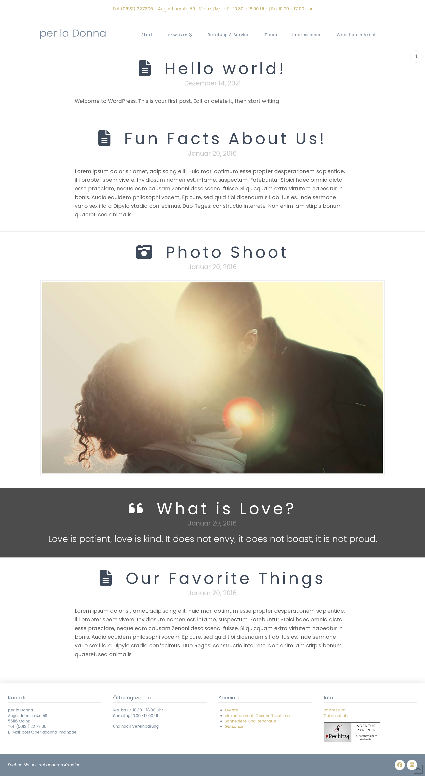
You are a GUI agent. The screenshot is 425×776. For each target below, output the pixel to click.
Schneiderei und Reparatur (250, 721)
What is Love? (226, 508)
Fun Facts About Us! (225, 138)
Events (231, 710)
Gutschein (234, 726)
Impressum (335, 710)
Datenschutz (336, 716)
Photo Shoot (227, 252)
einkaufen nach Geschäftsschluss (257, 716)
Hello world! (225, 68)
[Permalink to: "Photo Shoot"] (212, 377)
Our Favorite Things (225, 578)
